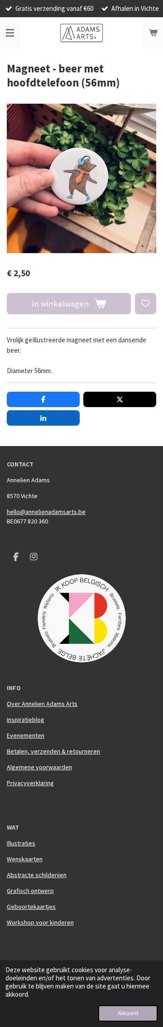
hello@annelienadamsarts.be (46, 512)
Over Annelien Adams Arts (42, 704)
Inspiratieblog (25, 719)
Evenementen (25, 735)
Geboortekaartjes (31, 906)
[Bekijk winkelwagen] (153, 33)
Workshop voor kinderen (40, 922)
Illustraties (21, 843)
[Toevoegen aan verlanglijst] (145, 303)
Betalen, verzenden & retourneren (53, 751)
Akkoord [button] (128, 1013)
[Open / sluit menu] (10, 33)
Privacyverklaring (30, 783)
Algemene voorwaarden (39, 767)
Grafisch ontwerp (30, 891)
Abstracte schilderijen (37, 875)
